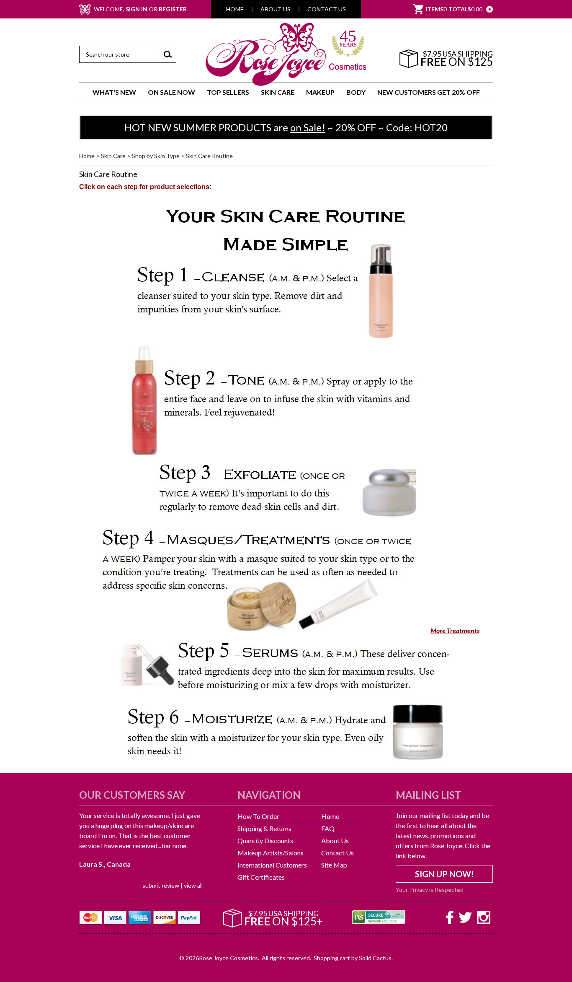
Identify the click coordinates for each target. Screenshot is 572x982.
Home (235, 9)
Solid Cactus (375, 957)
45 (348, 39)
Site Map (334, 865)
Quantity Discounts (265, 840)
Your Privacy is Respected (430, 889)
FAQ (328, 828)
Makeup (320, 92)
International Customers (272, 865)
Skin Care (277, 92)
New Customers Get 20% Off (428, 92)
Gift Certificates (261, 877)
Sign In (136, 9)
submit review (160, 885)
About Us (275, 9)
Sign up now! (444, 874)
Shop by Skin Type (156, 155)
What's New (114, 92)
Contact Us (326, 9)
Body (356, 92)
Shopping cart (332, 957)
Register (173, 9)
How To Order (258, 816)
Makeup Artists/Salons (270, 853)
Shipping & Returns (264, 828)
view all (193, 885)
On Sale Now (171, 92)
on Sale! (307, 127)
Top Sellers (228, 92)
